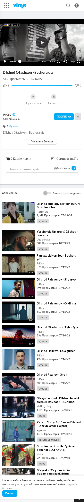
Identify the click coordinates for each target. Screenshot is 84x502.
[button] (76, 5)
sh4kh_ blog (44, 406)
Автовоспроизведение (67, 193)
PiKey (7, 114)
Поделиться (33, 103)
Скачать (53, 103)
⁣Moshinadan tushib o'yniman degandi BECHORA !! (56, 447)
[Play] (5, 61)
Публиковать (62, 168)
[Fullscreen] (78, 61)
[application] (42, 42)
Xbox (40, 454)
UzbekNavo (44, 239)
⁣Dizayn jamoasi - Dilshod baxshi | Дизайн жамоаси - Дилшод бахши (58, 401)
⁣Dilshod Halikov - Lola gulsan (56, 351)
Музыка (13, 126)
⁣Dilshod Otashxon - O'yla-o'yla (57, 327)
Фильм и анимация (48, 439)
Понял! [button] (9, 493)
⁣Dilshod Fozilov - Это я (52, 374)
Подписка (64, 116)
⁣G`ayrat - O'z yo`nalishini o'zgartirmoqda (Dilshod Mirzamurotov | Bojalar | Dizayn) (58, 473)
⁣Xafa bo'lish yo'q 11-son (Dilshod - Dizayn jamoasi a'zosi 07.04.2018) (59, 425)
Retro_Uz (42, 211)
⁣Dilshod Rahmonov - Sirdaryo (56, 279)
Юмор (41, 415)
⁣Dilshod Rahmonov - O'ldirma (56, 303)
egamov (41, 430)
